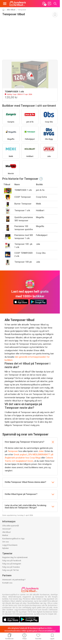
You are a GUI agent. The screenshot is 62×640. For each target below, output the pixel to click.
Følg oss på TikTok (10, 570)
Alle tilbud (11, 10)
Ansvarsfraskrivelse (12, 631)
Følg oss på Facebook (11, 560)
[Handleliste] (49, 3)
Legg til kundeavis (9, 545)
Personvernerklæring (47, 631)
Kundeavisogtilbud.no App (13, 538)
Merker (5, 535)
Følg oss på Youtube (11, 567)
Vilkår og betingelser (29, 631)
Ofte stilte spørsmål (10, 526)
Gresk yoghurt (20, 454)
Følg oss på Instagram (11, 564)
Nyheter (5, 548)
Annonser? (6, 529)
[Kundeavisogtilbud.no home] (18, 3)
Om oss (5, 542)
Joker (41, 451)
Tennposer (13, 451)
